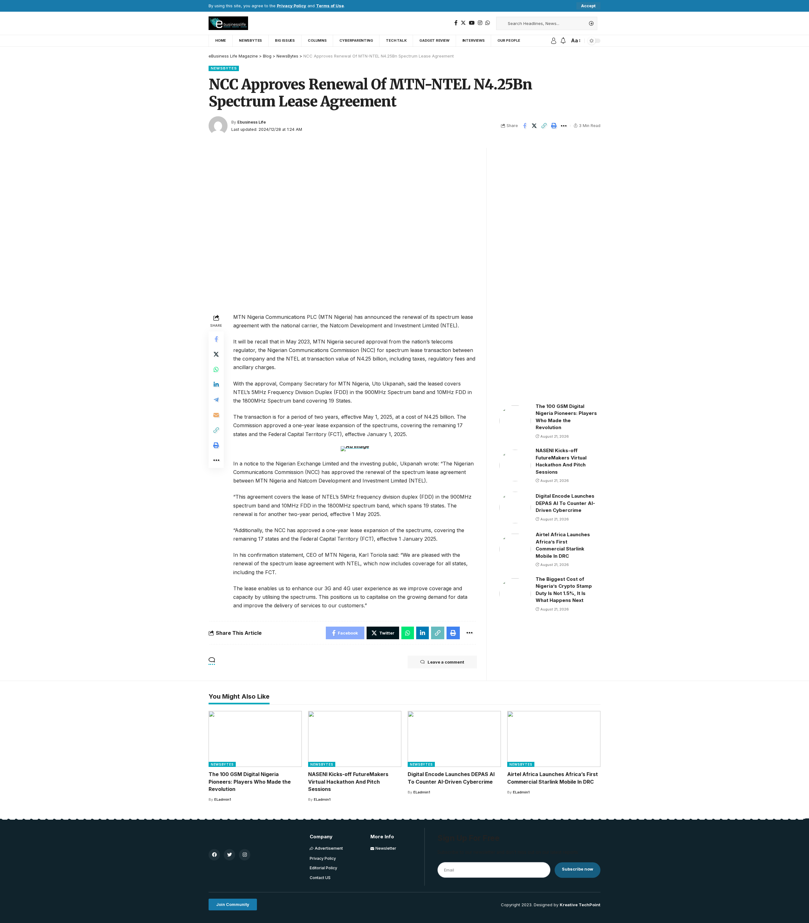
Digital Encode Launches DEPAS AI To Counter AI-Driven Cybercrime (565, 503)
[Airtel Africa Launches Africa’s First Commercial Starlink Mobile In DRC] (515, 549)
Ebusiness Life (251, 122)
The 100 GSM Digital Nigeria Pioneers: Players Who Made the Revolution (250, 781)
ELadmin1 (222, 799)
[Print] (554, 126)
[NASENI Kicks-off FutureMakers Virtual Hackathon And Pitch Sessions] (515, 465)
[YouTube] (471, 23)
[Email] (216, 414)
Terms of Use (330, 5)
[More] (563, 126)
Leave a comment (446, 662)
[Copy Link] (544, 126)
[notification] (563, 40)
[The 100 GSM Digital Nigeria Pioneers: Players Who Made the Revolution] (515, 421)
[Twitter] (463, 23)
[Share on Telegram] (216, 399)
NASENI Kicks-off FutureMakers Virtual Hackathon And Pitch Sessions (348, 781)
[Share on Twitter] (534, 126)
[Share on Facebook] (524, 126)
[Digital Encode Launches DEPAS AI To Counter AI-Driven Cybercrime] (515, 507)
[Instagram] (480, 23)
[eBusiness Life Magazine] (228, 23)
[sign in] (553, 41)
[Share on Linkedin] (216, 384)
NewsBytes (224, 68)
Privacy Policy (291, 5)
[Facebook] (456, 23)
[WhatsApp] (487, 23)
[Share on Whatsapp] (216, 369)
